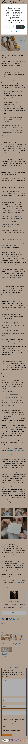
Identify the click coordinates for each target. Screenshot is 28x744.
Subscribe (20, 27)
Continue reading (14, 31)
